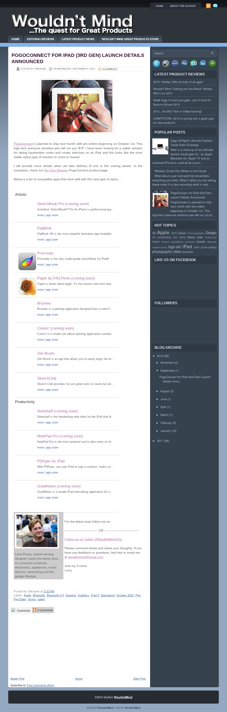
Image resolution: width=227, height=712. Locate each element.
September (167, 370)
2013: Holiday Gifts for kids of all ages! (178, 82)
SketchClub (46, 378)
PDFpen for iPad (51, 461)
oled (196, 247)
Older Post (139, 678)
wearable (187, 252)
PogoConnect (23, 144)
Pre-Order (20, 599)
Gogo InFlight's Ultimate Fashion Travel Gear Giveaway (191, 142)
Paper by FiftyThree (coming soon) (66, 278)
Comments (23, 610)
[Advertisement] (43, 645)
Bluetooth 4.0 (55, 595)
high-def (174, 246)
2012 (160, 356)
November (167, 362)
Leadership (164, 237)
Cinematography (196, 233)
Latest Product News (78, 39)
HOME (159, 6)
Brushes (44, 303)
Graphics (83, 595)
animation (190, 241)
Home (16, 39)
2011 (160, 440)
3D (154, 233)
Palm (175, 237)
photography (162, 251)
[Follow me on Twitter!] (216, 7)
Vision (156, 241)
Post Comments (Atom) (41, 685)
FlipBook (44, 228)
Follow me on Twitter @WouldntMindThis (93, 539)
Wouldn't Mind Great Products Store (130, 39)
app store (52, 215)
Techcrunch (211, 237)
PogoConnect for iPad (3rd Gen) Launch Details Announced (190, 195)
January (165, 431)
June (163, 399)
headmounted (159, 247)
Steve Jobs (195, 237)
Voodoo (166, 241)
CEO (174, 233)
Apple (27, 595)
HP (154, 237)
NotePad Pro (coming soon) (60, 436)
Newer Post (17, 678)
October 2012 (125, 595)
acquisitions (177, 241)
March (164, 415)
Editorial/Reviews (40, 39)
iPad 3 (95, 595)
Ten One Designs (56, 170)
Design (211, 232)
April (163, 407)
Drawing (71, 595)
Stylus (32, 599)
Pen (138, 595)
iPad (187, 246)
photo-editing (209, 247)
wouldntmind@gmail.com (85, 557)
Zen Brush (45, 353)
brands (201, 241)
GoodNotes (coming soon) (59, 486)
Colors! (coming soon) (55, 328)
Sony (183, 237)
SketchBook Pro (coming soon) (63, 204)
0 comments (109, 69)
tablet (41, 599)
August (165, 391)
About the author (183, 6)
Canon (182, 233)
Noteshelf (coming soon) (57, 411)
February (166, 423)
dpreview (212, 241)
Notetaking (108, 595)
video (177, 251)
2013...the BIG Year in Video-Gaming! (177, 111)
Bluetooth (39, 595)
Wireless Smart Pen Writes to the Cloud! (181, 171)
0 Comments (45, 610)
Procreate (45, 253)
